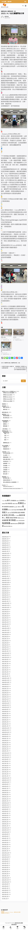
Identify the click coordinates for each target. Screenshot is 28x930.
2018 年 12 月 (5, 728)
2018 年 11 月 (5, 730)
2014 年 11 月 (5, 829)
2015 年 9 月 (5, 809)
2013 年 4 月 (5, 869)
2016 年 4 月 (5, 794)
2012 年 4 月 (5, 894)
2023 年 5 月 (5, 617)
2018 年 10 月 (5, 732)
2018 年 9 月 (5, 734)
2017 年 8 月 (5, 761)
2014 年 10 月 (5, 832)
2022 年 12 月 (5, 628)
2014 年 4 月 (5, 844)
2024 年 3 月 (5, 597)
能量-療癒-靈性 (6, 459)
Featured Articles (7, 486)
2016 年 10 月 (5, 782)
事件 (8, 500)
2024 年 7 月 (5, 588)
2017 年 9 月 (5, 759)
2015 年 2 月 (5, 823)
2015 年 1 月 (5, 825)
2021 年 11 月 (5, 655)
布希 (21, 506)
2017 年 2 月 (5, 773)
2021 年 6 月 (5, 665)
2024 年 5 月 (5, 592)
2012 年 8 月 (5, 886)
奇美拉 (21, 503)
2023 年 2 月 (5, 624)
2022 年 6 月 (5, 640)
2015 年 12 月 (5, 802)
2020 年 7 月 (5, 688)
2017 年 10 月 (5, 757)
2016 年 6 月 (5, 790)
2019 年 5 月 (5, 717)
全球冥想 (21, 500)
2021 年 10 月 (5, 657)
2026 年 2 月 (5, 549)
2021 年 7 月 (5, 663)
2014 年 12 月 (5, 827)
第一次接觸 (16, 515)
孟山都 (15, 506)
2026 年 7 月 (5, 538)
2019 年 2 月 (5, 723)
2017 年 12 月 (5, 753)
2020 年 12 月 (5, 678)
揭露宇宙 (5, 471)
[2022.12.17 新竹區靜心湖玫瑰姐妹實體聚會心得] (6, 345)
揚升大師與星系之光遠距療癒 (9, 482)
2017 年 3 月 (5, 771)
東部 (5, 439)
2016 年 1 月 (5, 800)
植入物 (9, 512)
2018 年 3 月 (5, 746)
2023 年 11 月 (5, 605)
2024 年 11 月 (5, 580)
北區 (15, 11)
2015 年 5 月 (5, 817)
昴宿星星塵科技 (6, 480)
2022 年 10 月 (5, 632)
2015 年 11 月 (5, 805)
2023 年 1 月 (5, 626)
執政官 (10, 503)
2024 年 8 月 (5, 586)
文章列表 (4, 451)
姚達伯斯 (11, 506)
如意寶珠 (6, 506)
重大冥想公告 (6, 417)
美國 (7, 518)
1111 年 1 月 (4, 898)
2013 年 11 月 (5, 854)
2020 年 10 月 (5, 682)
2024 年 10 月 (5, 582)
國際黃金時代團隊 (19, 922)
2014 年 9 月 (5, 834)
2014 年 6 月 (5, 840)
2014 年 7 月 (5, 838)
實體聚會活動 (4, 11)
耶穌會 (15, 517)
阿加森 (17, 520)
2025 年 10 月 (5, 557)
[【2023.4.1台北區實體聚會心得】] (6, 332)
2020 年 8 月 (5, 686)
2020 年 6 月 (5, 690)
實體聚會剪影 (10, 11)
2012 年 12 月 (5, 877)
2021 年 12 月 (5, 653)
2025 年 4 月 (5, 570)
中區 (5, 437)
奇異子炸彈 (15, 503)
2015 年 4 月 (5, 819)
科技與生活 (5, 461)
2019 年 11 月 (5, 705)
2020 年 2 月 (5, 698)
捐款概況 (4, 403)
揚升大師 (10, 509)
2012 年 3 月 (5, 896)
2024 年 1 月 (5, 601)
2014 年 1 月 (5, 850)
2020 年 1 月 (5, 701)
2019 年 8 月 (5, 711)
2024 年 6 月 (5, 590)
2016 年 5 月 (5, 792)
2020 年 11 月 (5, 680)
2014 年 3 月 (5, 846)
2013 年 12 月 (5, 852)
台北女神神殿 (5, 445)
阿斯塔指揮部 (22, 520)
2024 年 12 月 (5, 578)
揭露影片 (5, 423)
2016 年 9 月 (5, 784)
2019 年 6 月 (5, 715)
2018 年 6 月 (5, 740)
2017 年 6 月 (5, 765)
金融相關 (5, 463)
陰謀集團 (6, 523)
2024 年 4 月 (5, 594)
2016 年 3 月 (5, 796)
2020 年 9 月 (5, 684)
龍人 (12, 526)
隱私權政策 (14, 924)
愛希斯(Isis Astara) (7, 396)
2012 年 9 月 (5, 884)
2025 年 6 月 (5, 565)
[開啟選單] (25, 5)
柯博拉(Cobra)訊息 (7, 394)
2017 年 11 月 (5, 755)
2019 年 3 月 (5, 721)
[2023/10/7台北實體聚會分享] (18, 332)
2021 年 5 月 (5, 667)
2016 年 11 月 (5, 780)
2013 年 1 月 (5, 875)
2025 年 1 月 (5, 576)
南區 (5, 433)
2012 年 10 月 (5, 881)
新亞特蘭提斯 (20, 509)
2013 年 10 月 (5, 857)
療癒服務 (4, 476)
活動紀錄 (5, 446)
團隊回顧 (5, 426)
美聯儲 (11, 517)
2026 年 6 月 (5, 540)
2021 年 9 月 (5, 659)
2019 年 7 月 (5, 713)
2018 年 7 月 (5, 738)
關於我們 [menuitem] (9, 1)
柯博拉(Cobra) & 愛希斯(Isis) (9, 391)
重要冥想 (4, 414)
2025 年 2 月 (5, 574)
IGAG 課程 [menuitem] (4, 1)
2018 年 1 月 (5, 750)
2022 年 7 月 (5, 638)
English (4, 485)
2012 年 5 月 (5, 892)
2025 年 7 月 (5, 563)
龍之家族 (8, 526)
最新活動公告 (5, 412)
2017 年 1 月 (5, 775)
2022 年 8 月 (5, 636)
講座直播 (5, 421)
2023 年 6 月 (5, 615)
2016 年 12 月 (5, 778)
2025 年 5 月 (5, 567)
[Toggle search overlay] (23, 5)
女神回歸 (5, 469)
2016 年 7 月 (5, 788)
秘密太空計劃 (9, 515)
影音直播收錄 (5, 420)
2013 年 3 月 (5, 871)
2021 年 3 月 (5, 671)
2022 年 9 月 (5, 634)
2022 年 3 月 (5, 646)
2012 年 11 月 (5, 879)
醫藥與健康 (5, 457)
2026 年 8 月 (5, 536)
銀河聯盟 (12, 520)
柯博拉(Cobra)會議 (7, 401)
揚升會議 (14, 509)
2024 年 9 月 (5, 584)
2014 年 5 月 (5, 842)
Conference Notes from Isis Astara (12, 488)
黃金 (5, 526)
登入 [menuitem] (25, 1)
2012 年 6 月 (5, 890)
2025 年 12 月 (5, 553)
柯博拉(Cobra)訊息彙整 (8, 392)
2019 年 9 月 (5, 709)
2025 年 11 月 (5, 555)
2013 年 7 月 (5, 863)
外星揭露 (5, 465)
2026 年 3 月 (5, 547)
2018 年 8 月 (5, 736)
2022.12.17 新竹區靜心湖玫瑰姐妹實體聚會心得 (6, 350)
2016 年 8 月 (5, 786)
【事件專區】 (5, 428)
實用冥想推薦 (6, 415)
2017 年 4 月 (5, 769)
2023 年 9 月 (5, 609)
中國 (6, 500)
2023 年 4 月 (5, 619)
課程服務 (4, 406)
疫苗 (18, 512)
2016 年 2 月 (5, 798)
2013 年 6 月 (5, 865)
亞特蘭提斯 (13, 500)
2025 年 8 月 (5, 561)
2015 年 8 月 (5, 811)
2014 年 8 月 (5, 836)
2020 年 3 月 (5, 696)
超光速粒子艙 (6, 478)
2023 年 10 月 (5, 607)
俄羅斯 (18, 500)
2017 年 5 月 (5, 767)
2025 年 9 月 (5, 559)
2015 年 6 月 (5, 815)
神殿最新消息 (6, 448)
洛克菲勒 (14, 512)
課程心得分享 (6, 407)
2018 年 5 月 (5, 742)
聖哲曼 (19, 517)
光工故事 (5, 455)
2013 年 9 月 (5, 859)
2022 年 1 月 (5, 651)
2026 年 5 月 (5, 543)
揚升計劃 (5, 473)
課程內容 (5, 409)
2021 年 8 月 (5, 661)
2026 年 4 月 (5, 545)
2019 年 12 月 (5, 703)
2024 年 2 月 (5, 599)
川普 (18, 506)
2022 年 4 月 (5, 644)
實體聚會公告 (6, 442)
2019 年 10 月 (5, 707)
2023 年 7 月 (5, 613)
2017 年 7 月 (5, 763)
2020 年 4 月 (5, 694)
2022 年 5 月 (5, 642)
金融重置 (5, 520)
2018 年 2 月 (5, 748)
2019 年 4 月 (5, 719)
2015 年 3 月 (5, 821)
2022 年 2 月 (5, 649)
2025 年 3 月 (5, 572)
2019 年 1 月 (5, 725)
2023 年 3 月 (5, 622)
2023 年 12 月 (5, 603)
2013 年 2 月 (5, 873)
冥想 (6, 503)
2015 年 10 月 (5, 807)
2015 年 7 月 (5, 813)
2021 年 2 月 (5, 673)
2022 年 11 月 (5, 630)
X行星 (3, 500)
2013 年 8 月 (5, 861)
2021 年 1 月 (5, 676)
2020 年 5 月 (5, 692)
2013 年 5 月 (5, 867)
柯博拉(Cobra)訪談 (7, 399)
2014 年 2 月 (5, 848)
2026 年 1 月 (5, 551)
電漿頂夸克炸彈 (14, 523)
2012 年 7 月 (5, 888)
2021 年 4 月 (5, 669)
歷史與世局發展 (6, 453)
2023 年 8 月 (5, 611)
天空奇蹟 (5, 467)
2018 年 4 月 (5, 744)
